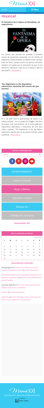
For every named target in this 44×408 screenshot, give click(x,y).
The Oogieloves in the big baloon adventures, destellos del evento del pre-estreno (20, 86)
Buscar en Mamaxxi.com (22, 151)
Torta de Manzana (17, 292)
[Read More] (16, 70)
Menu (35, 9)
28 (28, 255)
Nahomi (5, 292)
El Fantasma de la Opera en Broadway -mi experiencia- (21, 23)
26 (16, 255)
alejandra (5, 297)
